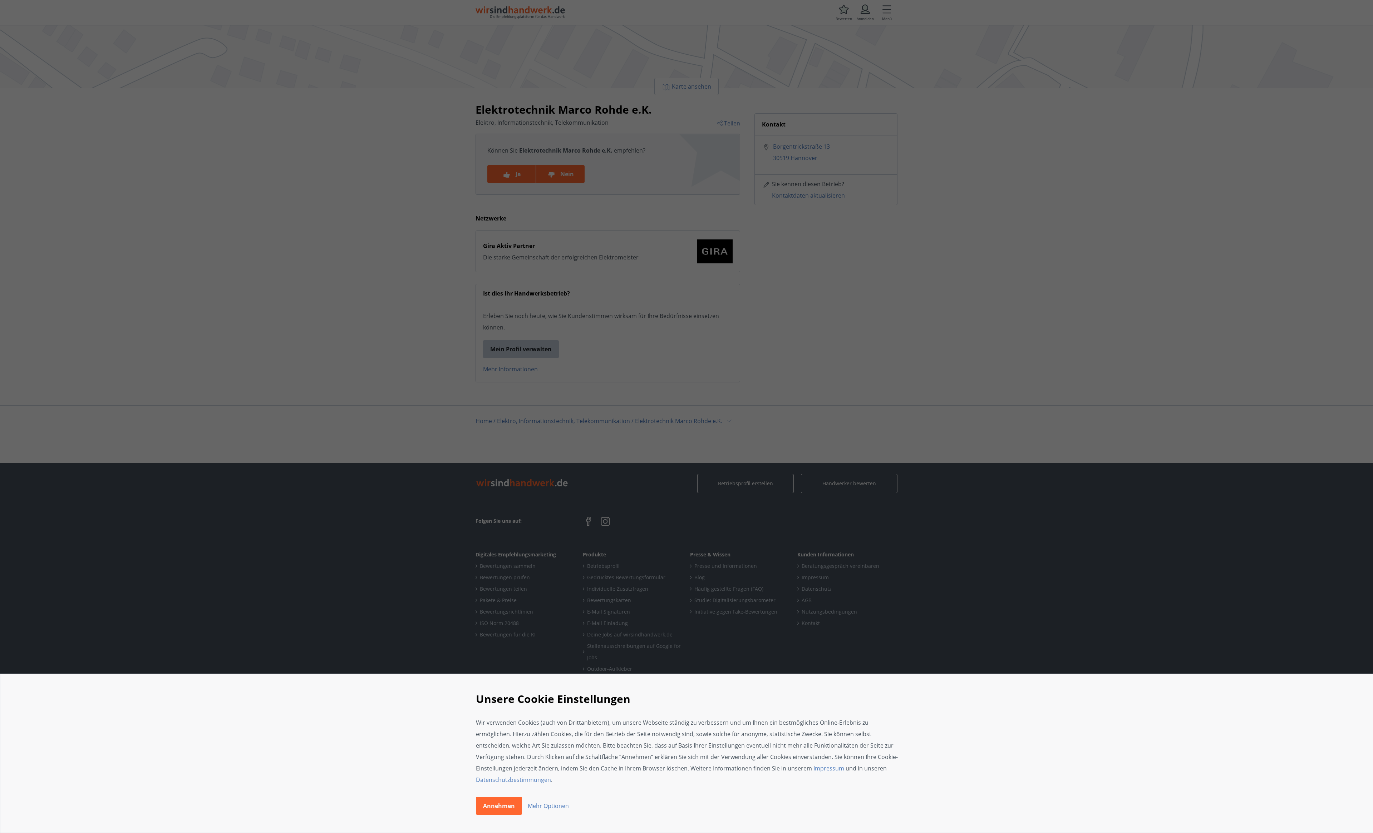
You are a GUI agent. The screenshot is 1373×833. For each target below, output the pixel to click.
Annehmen (499, 806)
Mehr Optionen (548, 806)
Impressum (828, 768)
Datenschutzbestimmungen (513, 780)
